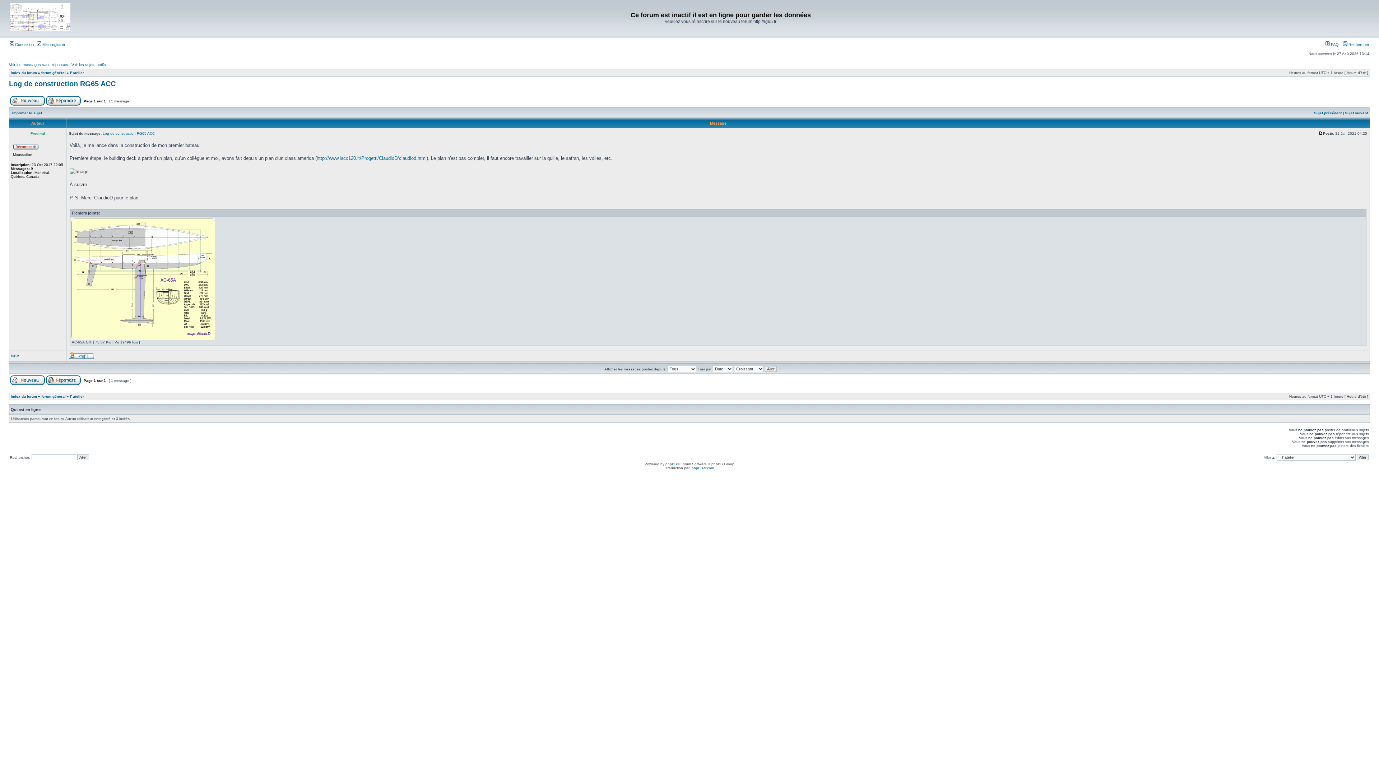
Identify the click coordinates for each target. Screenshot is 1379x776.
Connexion (24, 44)
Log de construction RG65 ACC (62, 84)
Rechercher (1358, 44)
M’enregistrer (53, 44)
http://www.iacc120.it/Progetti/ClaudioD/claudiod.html (372, 158)
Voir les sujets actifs (88, 65)
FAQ (1334, 44)
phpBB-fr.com (703, 468)
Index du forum (24, 73)
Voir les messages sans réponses (38, 65)
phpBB (671, 464)
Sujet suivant (1356, 113)
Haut (15, 356)
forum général (53, 73)
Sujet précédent (1328, 113)
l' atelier (77, 73)
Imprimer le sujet (27, 113)
